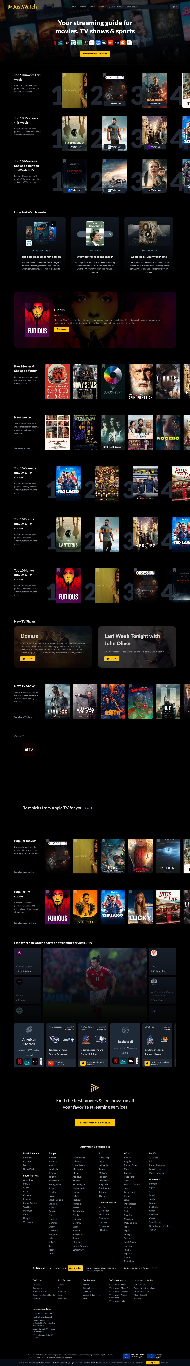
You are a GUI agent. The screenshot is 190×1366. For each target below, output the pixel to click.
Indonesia (103, 1165)
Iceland (51, 1238)
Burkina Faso (130, 1165)
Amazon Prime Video (91, 1295)
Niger (127, 1226)
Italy (50, 1246)
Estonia (51, 1207)
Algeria (127, 1157)
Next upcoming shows (42, 1309)
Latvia (51, 1253)
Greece (51, 1226)
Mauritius (128, 1215)
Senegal (128, 1234)
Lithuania (77, 1161)
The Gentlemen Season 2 (42, 1317)
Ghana (127, 1188)
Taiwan (102, 1192)
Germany (52, 1219)
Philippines (104, 1180)
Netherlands (79, 1188)
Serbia (76, 1215)
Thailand (103, 1196)
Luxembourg (79, 1165)
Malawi (127, 1207)
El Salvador (104, 1214)
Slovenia (77, 1222)
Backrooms (37, 1288)
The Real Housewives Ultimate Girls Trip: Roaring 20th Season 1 (44, 1323)
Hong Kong (104, 1157)
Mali (126, 1211)
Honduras (103, 1222)
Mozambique (130, 1222)
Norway (77, 1192)
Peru (25, 1214)
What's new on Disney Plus (119, 1288)
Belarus (52, 1173)
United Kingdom (80, 1246)
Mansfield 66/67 (140, 1295)
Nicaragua (104, 1226)
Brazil (26, 1187)
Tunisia (127, 1249)
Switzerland (78, 1234)
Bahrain (153, 1183)
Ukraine (76, 1242)
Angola (127, 1161)
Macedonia (78, 1169)
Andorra (52, 1161)
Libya (126, 1199)
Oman (152, 1210)
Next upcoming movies (143, 1280)
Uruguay (27, 1218)
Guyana (27, 1206)
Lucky (60, 1295)
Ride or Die (62, 1298)
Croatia (52, 1192)
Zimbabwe (129, 1261)
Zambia (127, 1257)
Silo (59, 1288)
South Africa (130, 1242)
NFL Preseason (55, 1027)
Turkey (76, 1238)
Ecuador (27, 1199)
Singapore (103, 1184)
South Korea (105, 1188)
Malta (75, 1173)
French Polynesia (157, 1165)
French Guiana (30, 1203)
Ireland (51, 1242)
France (51, 1215)
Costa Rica (104, 1210)
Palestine (153, 1214)
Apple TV (87, 1291)
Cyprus (51, 1196)
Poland (76, 1196)
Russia (76, 1207)
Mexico (26, 1165)
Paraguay (27, 1210)
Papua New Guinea (158, 1173)
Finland (52, 1211)
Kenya (127, 1196)
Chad (126, 1180)
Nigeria (127, 1230)
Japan (102, 1169)
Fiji (150, 1161)
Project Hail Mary (40, 1291)
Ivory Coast (129, 1192)
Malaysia (103, 1173)
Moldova (77, 1176)
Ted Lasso (62, 1291)
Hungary (52, 1234)
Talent (50, 1357)
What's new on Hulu (117, 1301)
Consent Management (94, 1271)
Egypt (152, 1187)
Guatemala (104, 1218)
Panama (103, 1229)
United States (29, 1169)
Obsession (37, 1284)
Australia (153, 1157)
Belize (102, 1206)
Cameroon (129, 1169)
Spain (75, 1226)
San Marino (78, 1211)
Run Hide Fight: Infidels (143, 1284)
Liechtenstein (79, 1157)
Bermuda (27, 1157)
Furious (61, 1284)
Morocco (128, 1219)
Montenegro (79, 1184)
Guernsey (53, 1230)
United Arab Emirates (159, 1226)
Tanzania (128, 1246)
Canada (27, 1161)
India (101, 1161)
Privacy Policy (41, 1357)
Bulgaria (52, 1188)
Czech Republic (55, 1199)
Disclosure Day (39, 1298)
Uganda (128, 1253)
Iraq (151, 1191)
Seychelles (129, 1238)
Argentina (28, 1180)
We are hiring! (75, 1268)
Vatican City (78, 1249)
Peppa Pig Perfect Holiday (144, 1288)
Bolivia (26, 1183)
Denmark (53, 1203)
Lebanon (153, 1206)
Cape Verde (129, 1176)
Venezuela (28, 1222)
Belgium (52, 1176)
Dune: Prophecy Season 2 (43, 1313)
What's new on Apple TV (118, 1291)
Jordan (152, 1199)
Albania (52, 1157)
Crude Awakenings (141, 1291)
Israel (152, 1195)
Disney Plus (88, 1288)
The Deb (137, 1298)
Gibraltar (52, 1222)
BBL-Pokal (149, 1027)
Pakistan (103, 1176)
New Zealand (155, 1169)
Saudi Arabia (155, 1222)
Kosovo (52, 1249)
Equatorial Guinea (132, 1184)
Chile (25, 1191)
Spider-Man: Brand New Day (44, 1295)
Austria (51, 1165)
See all (88, 808)
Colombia (27, 1195)
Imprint (31, 1357)
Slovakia (77, 1219)
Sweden (76, 1230)
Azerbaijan (53, 1169)
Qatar (152, 1218)
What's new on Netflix (117, 1284)
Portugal (77, 1199)
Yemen (152, 1229)
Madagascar (130, 1203)
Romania (77, 1203)
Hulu (85, 1298)
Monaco (77, 1180)
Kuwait (152, 1203)
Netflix (86, 1284)
